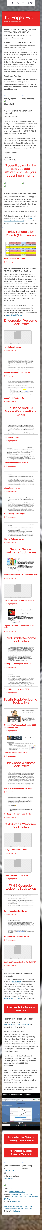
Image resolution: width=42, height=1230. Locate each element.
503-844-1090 (15, 1201)
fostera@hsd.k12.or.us (14, 315)
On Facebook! (9, 1171)
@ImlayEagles (15, 1211)
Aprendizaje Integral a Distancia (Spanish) (21, 1153)
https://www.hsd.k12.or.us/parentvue (17, 1025)
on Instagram (8, 1178)
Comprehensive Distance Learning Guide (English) (21, 1139)
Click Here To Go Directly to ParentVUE (21, 1009)
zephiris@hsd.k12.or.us (12, 999)
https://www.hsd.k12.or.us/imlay (22, 1194)
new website (16, 982)
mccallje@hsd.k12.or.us (17, 1192)
